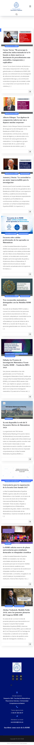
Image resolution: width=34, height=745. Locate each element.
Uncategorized (25, 173)
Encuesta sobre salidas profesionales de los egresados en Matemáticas (16, 240)
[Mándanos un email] (17, 716)
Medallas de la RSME (12, 46)
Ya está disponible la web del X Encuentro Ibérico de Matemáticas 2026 (16, 425)
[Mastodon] (17, 679)
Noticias (8, 543)
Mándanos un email (17, 720)
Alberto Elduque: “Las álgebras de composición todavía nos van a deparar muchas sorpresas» (16, 120)
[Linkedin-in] (21, 679)
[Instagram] (13, 676)
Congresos (9, 418)
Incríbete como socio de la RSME (17, 727)
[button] (11, 685)
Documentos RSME (11, 233)
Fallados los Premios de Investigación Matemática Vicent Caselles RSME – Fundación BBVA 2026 (16, 364)
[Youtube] (21, 676)
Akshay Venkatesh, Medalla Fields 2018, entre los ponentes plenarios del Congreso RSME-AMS (16, 612)
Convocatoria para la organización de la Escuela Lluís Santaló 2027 (16, 486)
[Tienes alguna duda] (17, 707)
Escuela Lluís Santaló (12, 481)
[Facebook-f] (13, 679)
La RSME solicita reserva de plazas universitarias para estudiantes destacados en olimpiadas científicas (17, 550)
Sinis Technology (23, 743)
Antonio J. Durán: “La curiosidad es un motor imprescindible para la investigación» (17, 180)
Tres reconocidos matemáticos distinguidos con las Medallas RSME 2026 (17, 302)
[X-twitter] (17, 676)
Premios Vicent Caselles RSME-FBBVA (16, 353)
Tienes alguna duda (17, 710)
